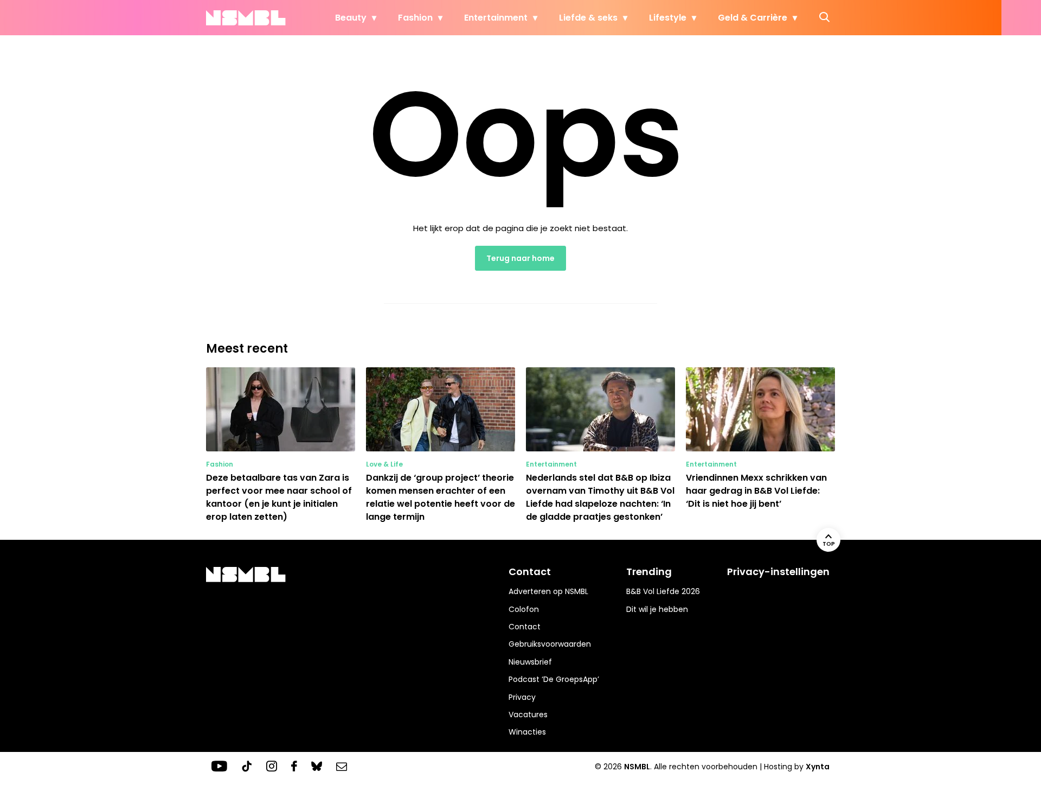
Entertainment (496, 17)
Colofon (524, 609)
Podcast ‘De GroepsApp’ (554, 679)
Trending (649, 571)
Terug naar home (520, 258)
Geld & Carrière (752, 17)
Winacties (527, 731)
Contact (525, 626)
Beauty (351, 17)
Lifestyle (667, 17)
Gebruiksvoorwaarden (550, 644)
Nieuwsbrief (530, 661)
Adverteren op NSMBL (548, 591)
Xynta (818, 766)
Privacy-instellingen (778, 571)
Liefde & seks (588, 17)
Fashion (415, 17)
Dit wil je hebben (657, 609)
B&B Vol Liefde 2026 (663, 591)
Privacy (522, 697)
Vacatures (528, 714)
